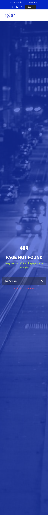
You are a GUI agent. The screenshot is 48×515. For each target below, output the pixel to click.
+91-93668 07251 (32, 2)
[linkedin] (17, 7)
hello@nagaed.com (17, 2)
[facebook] (12, 7)
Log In (30, 7)
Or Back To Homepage (24, 288)
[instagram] (21, 7)
